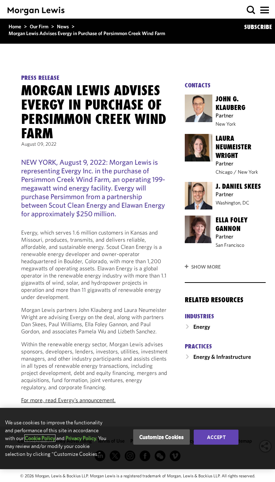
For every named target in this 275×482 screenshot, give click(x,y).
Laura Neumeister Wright (233, 146)
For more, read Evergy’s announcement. (68, 400)
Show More (206, 267)
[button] (251, 10)
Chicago (224, 172)
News (63, 26)
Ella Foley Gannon (231, 224)
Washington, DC (232, 202)
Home (15, 26)
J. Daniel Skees (238, 186)
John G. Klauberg (230, 103)
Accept (216, 437)
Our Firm (39, 26)
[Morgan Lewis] (36, 11)
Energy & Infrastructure (222, 356)
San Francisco (230, 245)
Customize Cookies (161, 436)
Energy (201, 326)
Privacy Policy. (81, 438)
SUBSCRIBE (258, 26)
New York (226, 124)
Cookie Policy (40, 438)
